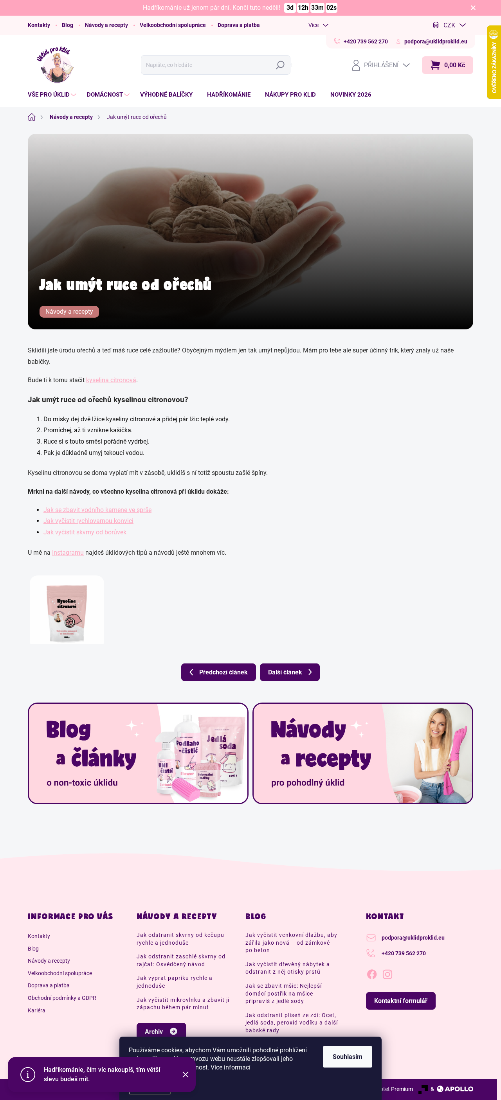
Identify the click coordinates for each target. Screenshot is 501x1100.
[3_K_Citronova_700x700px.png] (67, 605)
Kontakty (39, 25)
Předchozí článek (223, 672)
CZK (449, 25)
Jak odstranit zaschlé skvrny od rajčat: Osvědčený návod (181, 960)
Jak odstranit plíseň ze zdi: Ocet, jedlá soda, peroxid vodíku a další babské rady (291, 1022)
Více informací (230, 1067)
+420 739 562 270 (404, 953)
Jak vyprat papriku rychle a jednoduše (175, 982)
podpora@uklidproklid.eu (413, 938)
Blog (67, 25)
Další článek (285, 672)
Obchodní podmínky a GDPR (62, 998)
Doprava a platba (239, 25)
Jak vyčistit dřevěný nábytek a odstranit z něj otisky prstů (287, 968)
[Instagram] (387, 973)
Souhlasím (347, 1056)
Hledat (282, 65)
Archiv (154, 1031)
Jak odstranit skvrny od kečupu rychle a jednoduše (180, 939)
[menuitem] (53, 94)
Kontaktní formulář (400, 1001)
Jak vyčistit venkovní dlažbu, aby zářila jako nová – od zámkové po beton (291, 942)
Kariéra (36, 1010)
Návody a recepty (106, 25)
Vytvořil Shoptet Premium (382, 1089)
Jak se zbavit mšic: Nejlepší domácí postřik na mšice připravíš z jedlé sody (283, 993)
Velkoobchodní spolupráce (173, 25)
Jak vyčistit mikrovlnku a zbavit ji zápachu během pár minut (183, 1004)
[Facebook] (372, 973)
